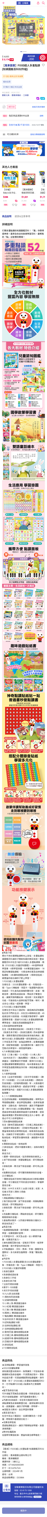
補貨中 (23, 1510)
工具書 (26, 95)
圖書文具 (5, 95)
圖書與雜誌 (16, 95)
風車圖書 (10, 65)
